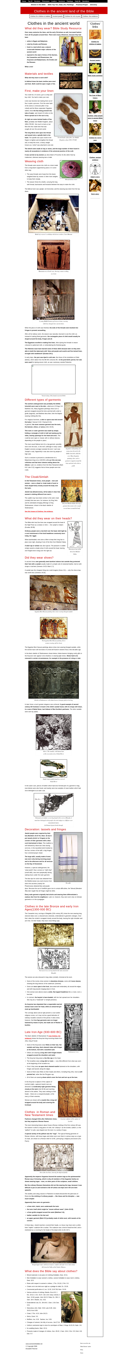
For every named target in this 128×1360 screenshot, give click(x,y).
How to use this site (85, 1343)
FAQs (81, 1349)
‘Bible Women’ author (85, 1346)
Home (81, 1353)
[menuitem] (24, 1)
